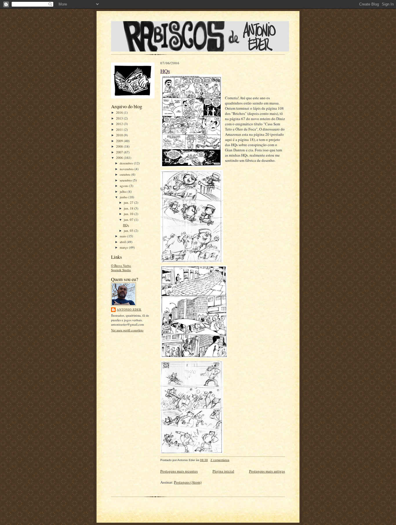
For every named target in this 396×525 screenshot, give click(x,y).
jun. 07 (129, 219)
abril (123, 242)
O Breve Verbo (121, 265)
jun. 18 (129, 208)
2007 (120, 152)
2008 (120, 146)
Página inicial (223, 471)
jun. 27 (129, 202)
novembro (127, 169)
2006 (120, 157)
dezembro (127, 163)
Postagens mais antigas (267, 471)
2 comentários (219, 460)
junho (124, 197)
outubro (125, 174)
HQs (126, 225)
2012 (120, 124)
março (124, 247)
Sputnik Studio (121, 270)
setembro (126, 180)
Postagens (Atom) (187, 482)
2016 (120, 112)
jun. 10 (129, 214)
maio (123, 236)
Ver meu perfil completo (127, 330)
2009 (120, 141)
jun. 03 (129, 230)
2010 (120, 135)
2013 (120, 118)
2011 (120, 129)
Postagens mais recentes (179, 471)
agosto (124, 185)
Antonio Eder (129, 309)
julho (124, 191)
